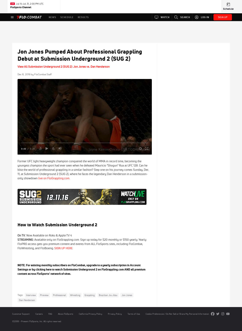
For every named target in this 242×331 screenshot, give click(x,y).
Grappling (90, 295)
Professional (59, 295)
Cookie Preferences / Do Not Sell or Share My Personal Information (177, 314)
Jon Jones (127, 295)
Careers (39, 314)
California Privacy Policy (90, 314)
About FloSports (65, 314)
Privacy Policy (115, 314)
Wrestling (75, 295)
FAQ (50, 314)
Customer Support (21, 314)
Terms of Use (134, 314)
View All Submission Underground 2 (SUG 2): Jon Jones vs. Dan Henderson (64, 66)
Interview (31, 295)
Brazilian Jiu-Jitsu (108, 295)
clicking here (43, 269)
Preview (44, 295)
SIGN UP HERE (63, 248)
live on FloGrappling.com (53, 178)
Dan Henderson (27, 300)
